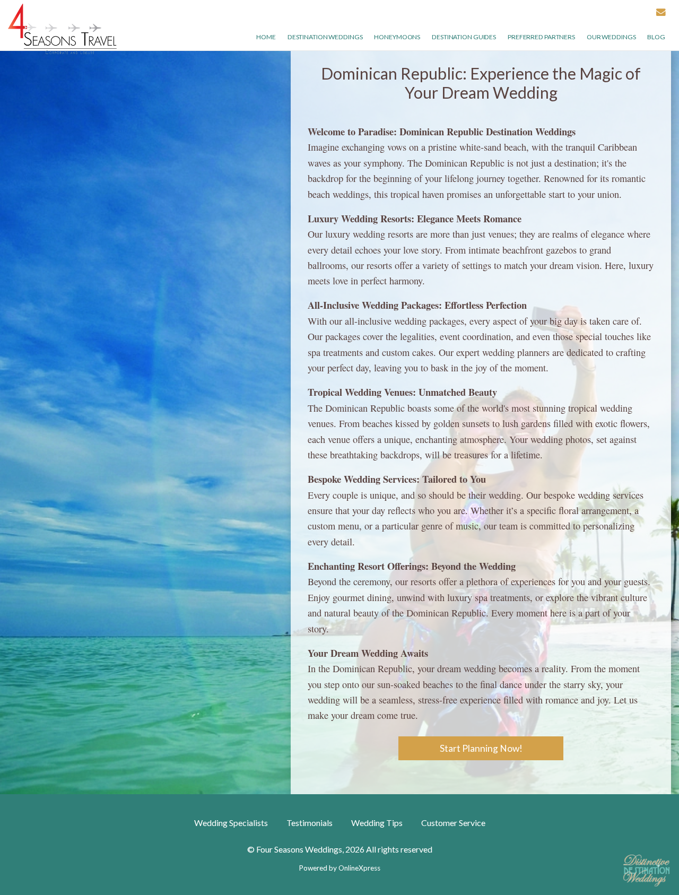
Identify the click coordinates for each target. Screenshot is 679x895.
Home (266, 37)
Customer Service (453, 823)
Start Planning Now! (481, 748)
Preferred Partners (541, 37)
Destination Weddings (325, 37)
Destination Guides (464, 37)
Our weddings (611, 37)
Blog (656, 37)
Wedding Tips (377, 823)
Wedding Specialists (231, 823)
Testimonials (309, 823)
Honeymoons (397, 37)
